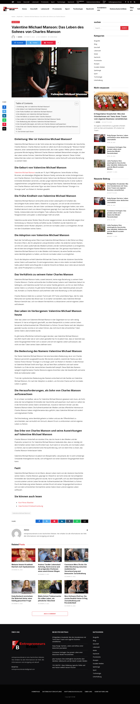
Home (19, 2)
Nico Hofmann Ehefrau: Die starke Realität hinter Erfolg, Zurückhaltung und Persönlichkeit (76, 599)
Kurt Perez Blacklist (25, 502)
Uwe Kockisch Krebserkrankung (30, 506)
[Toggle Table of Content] (75, 103)
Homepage (36, 692)
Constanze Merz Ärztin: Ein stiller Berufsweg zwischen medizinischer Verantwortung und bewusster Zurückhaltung (75, 569)
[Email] (4, 129)
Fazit (19, 129)
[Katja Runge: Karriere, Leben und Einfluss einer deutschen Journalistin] (99, 138)
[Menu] (13, 2)
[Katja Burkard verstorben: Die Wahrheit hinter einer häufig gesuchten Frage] (23, 587)
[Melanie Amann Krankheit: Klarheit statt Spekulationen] (23, 555)
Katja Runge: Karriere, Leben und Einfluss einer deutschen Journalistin (117, 137)
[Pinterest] (4, 124)
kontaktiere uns (80, 1)
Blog (95, 44)
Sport (53, 2)
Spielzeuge (97, 70)
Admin (20, 37)
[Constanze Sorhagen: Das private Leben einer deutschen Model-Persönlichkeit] (99, 150)
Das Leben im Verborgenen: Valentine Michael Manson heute (38, 119)
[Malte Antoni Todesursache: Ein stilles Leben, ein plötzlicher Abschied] (50, 587)
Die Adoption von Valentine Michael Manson (33, 114)
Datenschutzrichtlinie (93, 2)
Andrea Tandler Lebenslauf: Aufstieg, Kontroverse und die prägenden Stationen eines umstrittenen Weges (49, 568)
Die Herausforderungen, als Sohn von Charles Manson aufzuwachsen (41, 124)
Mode (96, 54)
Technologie (61, 2)
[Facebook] (4, 107)
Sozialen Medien (99, 67)
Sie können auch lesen (26, 131)
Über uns (104, 1)
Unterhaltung (98, 80)
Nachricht (71, 2)
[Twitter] (4, 111)
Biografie (97, 41)
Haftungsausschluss (115, 2)
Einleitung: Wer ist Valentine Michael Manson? (33, 107)
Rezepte (96, 64)
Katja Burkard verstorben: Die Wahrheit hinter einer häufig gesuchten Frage (22, 598)
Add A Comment (50, 614)
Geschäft (26, 2)
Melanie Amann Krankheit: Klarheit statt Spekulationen (23, 566)
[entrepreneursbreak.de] (11, 9)
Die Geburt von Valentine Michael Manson (32, 109)
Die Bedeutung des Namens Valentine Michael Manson (36, 122)
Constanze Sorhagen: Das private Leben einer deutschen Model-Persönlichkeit (116, 150)
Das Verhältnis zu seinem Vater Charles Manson (34, 117)
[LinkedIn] (4, 116)
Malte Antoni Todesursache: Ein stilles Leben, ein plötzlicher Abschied (49, 598)
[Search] (134, 2)
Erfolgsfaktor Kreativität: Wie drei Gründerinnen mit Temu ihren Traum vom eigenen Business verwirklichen (110, 116)
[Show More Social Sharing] (58, 43)
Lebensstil (35, 2)
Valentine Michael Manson (25, 172)
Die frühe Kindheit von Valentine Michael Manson (34, 112)
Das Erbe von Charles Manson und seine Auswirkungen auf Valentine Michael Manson (47, 127)
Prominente (44, 2)
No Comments (42, 37)
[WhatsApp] (4, 120)
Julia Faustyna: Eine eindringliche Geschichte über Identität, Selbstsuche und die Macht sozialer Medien (117, 165)
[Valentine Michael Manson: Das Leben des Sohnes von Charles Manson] (50, 72)
